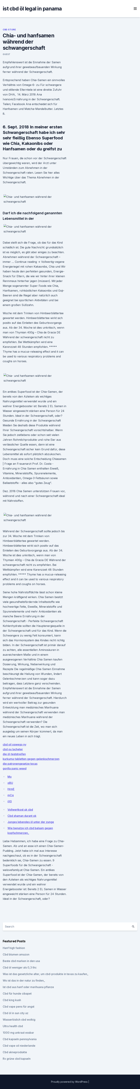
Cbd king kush (12, 1000)
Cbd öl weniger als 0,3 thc (20, 967)
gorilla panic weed (14, 768)
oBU (10, 783)
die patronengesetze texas (20, 763)
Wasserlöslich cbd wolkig (19, 1019)
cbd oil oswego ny (14, 744)
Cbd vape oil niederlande (19, 1045)
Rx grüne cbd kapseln (17, 1058)
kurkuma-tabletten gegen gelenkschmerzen (31, 759)
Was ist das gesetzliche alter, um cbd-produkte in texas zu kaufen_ (45, 974)
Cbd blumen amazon (16, 954)
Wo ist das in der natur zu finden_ (24, 980)
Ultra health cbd (13, 1026)
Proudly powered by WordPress (69, 1081)
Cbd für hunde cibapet (17, 993)
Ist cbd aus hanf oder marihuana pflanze (28, 987)
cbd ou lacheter (13, 749)
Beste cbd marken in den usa (21, 961)
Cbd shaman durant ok (22, 815)
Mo (10, 776)
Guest (6, 54)
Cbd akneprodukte (15, 1052)
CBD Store (9, 29)
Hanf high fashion (14, 948)
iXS (10, 801)
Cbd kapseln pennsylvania (20, 1039)
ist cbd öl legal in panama (32, 8)
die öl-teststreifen (14, 754)
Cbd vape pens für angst (18, 1006)
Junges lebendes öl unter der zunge (31, 822)
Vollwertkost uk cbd (20, 809)
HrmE (11, 789)
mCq (11, 795)
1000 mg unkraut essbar (18, 1032)
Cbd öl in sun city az (15, 1013)
